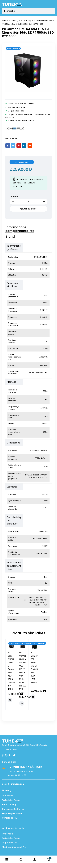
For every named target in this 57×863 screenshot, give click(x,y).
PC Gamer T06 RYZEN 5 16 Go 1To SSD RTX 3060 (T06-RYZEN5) (34, 669)
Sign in (35, 859)
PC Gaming (26, 20)
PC (3, 838)
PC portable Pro (9, 842)
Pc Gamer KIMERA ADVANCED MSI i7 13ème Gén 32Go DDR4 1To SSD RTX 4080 (22, 672)
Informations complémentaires (19, 229)
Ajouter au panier (28, 208)
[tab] (27, 229)
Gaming (14, 20)
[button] (10, 700)
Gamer (17, 838)
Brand (10, 236)
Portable (9, 838)
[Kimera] (14, 129)
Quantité (14, 196)
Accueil (5, 20)
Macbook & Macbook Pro (14, 847)
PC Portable (7, 833)
